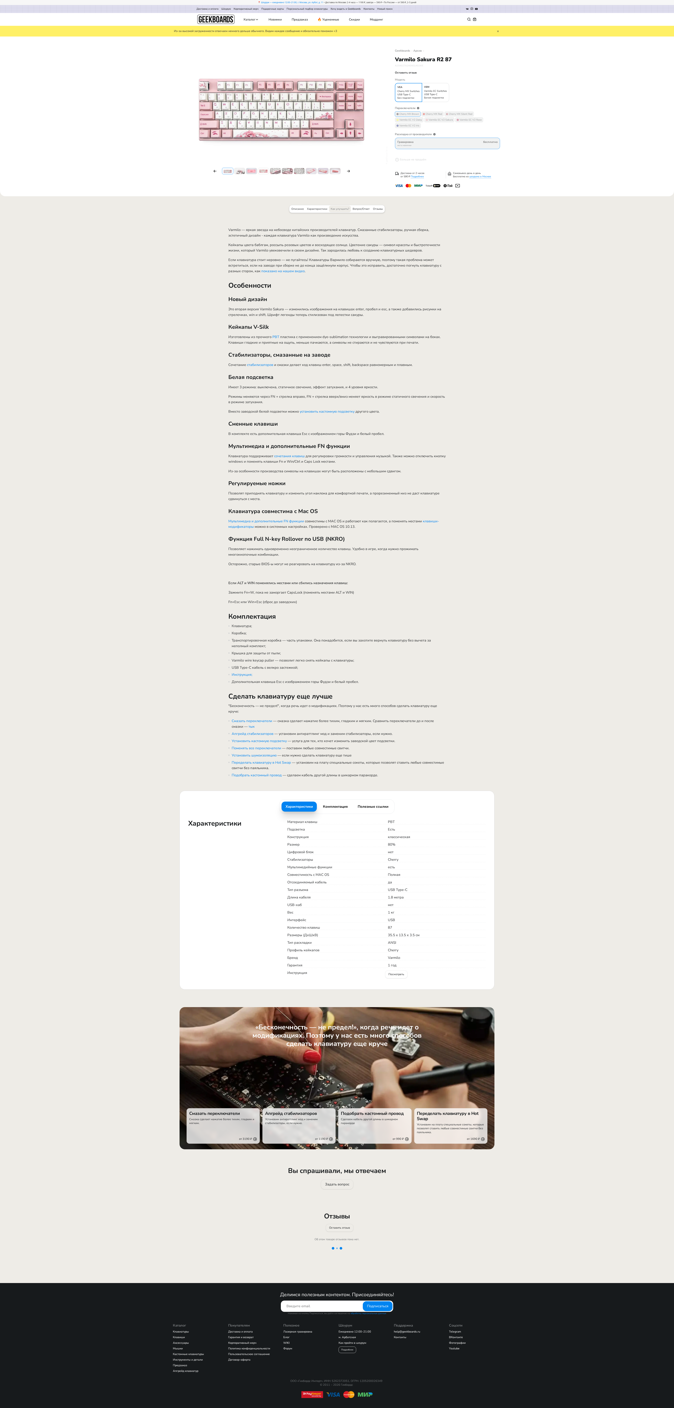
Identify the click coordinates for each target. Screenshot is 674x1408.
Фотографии (457, 1343)
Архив (417, 51)
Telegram (455, 1332)
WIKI (286, 1343)
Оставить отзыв (339, 1228)
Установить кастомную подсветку (259, 741)
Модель (400, 80)
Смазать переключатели (252, 721)
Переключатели (405, 108)
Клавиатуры (181, 1332)
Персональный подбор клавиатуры (307, 9)
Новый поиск (384, 9)
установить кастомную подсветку (327, 411)
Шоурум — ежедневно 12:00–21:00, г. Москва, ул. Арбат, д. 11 (292, 2)
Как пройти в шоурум (352, 1343)
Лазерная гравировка (297, 1332)
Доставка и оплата (208, 9)
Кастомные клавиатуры (188, 1354)
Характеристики (317, 209)
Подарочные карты (272, 9)
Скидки (354, 19)
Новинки (275, 19)
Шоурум (226, 9)
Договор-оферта (239, 1360)
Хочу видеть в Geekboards (346, 9)
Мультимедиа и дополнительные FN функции (266, 521)
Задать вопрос (337, 1184)
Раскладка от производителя (413, 134)
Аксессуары (181, 1343)
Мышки (178, 1348)
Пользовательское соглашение (249, 1354)
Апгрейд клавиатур (185, 1371)
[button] (215, 171)
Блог (286, 1337)
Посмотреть (396, 974)
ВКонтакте (456, 1337)
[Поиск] (469, 19)
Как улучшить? (340, 209)
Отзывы (378, 209)
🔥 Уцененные (328, 19)
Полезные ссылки (373, 806)
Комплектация (335, 806)
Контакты (369, 9)
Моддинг (376, 19)
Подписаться (377, 1306)
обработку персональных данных (368, 1313)
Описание (297, 209)
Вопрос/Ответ (361, 209)
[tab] (299, 807)
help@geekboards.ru (407, 1332)
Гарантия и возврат (241, 1337)
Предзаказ (300, 19)
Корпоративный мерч (246, 9)
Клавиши (179, 1337)
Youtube (454, 1348)
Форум (287, 1348)
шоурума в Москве (480, 176)
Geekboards (402, 51)
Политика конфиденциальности (249, 1348)
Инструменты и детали (188, 1360)
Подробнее (417, 176)
